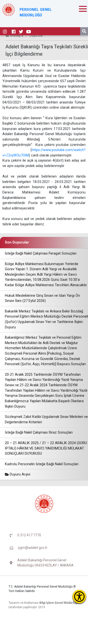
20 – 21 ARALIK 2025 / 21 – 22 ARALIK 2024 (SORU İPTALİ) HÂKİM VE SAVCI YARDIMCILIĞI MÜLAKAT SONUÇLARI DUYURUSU (46, 448)
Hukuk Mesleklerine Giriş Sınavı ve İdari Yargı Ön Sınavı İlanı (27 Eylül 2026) (42, 298)
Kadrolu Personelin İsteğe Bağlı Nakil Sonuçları (41, 464)
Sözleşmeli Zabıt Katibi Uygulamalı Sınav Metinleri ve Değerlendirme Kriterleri (46, 419)
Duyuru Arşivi (19, 474)
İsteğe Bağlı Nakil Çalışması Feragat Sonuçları (41, 253)
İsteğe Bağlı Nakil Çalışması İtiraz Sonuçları (39, 432)
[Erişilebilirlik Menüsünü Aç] (79, 596)
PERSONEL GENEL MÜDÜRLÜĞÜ (36, 12)
